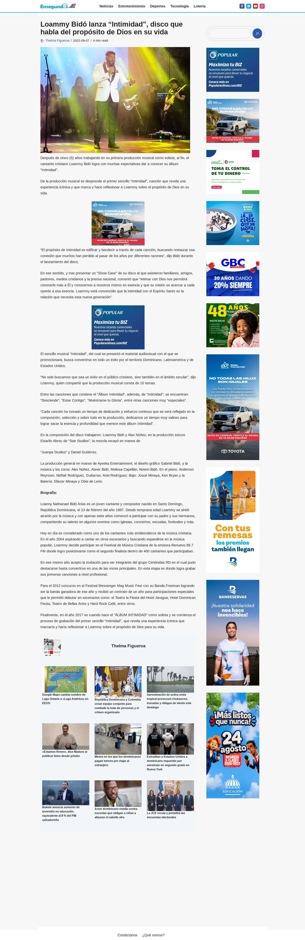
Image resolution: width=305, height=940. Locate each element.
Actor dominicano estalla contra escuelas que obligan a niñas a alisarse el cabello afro (116, 813)
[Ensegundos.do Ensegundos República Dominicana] (58, 6)
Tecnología (179, 6)
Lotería (199, 6)
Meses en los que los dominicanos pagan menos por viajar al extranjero (118, 761)
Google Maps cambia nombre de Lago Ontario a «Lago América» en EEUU (65, 699)
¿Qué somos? (153, 935)
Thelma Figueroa (57, 40)
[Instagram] (262, 6)
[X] (248, 6)
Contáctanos (127, 935)
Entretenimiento (131, 6)
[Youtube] (255, 6)
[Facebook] (242, 6)
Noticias (106, 6)
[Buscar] (257, 33)
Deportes (157, 6)
